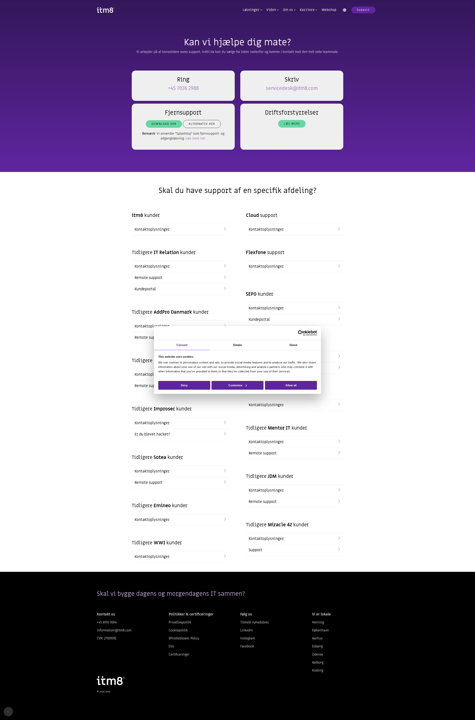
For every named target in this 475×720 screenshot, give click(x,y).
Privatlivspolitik (180, 622)
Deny (184, 385)
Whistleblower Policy (184, 638)
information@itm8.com (114, 630)
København (320, 630)
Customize (235, 385)
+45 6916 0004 (107, 622)
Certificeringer (179, 654)
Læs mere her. (196, 138)
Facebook (247, 646)
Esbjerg (317, 646)
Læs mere (292, 124)
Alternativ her (202, 124)
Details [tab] (237, 345)
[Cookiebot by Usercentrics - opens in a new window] (300, 333)
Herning (318, 622)
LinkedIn (246, 630)
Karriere (307, 10)
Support (363, 10)
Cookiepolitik (178, 630)
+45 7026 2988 (183, 88)
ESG (171, 646)
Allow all (291, 385)
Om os (288, 10)
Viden (271, 10)
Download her (163, 124)
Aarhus (317, 638)
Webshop (329, 10)
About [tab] (293, 345)
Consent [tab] (181, 345)
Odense (317, 654)
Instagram (247, 638)
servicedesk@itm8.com (292, 88)
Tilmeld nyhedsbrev (254, 622)
